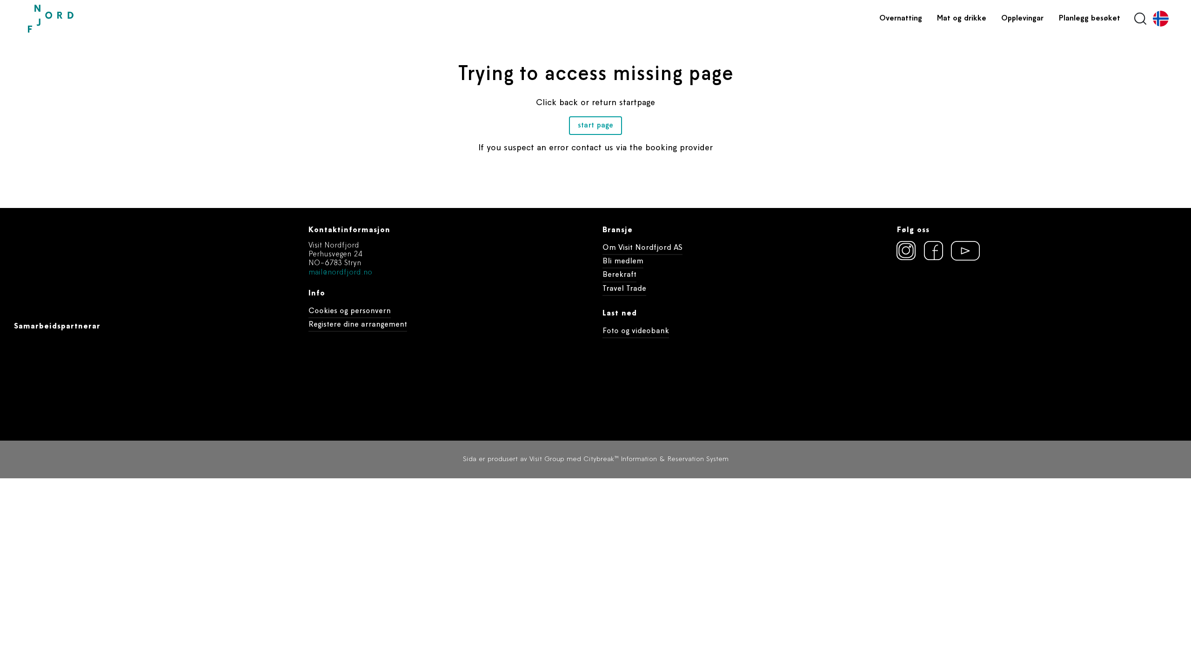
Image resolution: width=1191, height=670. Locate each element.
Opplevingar (1022, 18)
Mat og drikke (961, 18)
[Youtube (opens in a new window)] (961, 250)
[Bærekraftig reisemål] (967, 301)
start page (595, 125)
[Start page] (72, 19)
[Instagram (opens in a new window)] (906, 250)
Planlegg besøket (1089, 18)
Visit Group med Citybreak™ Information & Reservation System (629, 459)
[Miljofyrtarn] (913, 301)
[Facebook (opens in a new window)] (933, 250)
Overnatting (900, 18)
